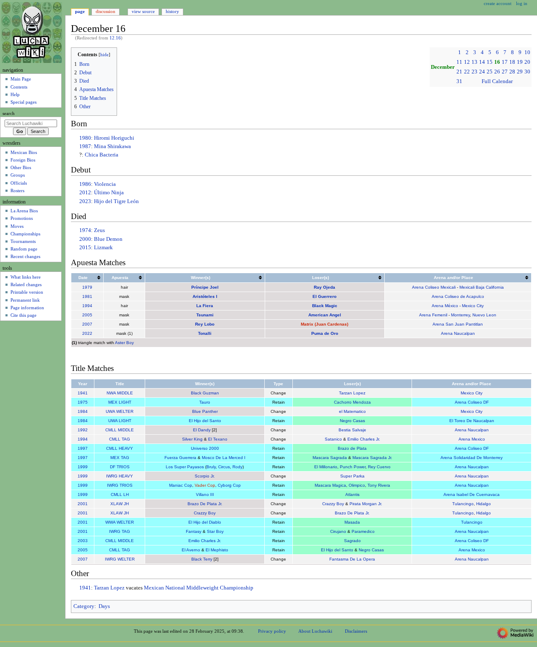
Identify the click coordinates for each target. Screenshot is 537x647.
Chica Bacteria (101, 155)
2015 (85, 247)
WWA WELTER (119, 522)
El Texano (217, 439)
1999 (83, 466)
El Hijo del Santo (205, 420)
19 (520, 62)
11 (459, 62)
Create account (497, 3)
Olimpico (357, 485)
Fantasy (193, 531)
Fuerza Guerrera (180, 457)
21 (459, 72)
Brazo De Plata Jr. (205, 503)
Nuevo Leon (484, 315)
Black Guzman (205, 393)
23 (474, 72)
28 (512, 72)
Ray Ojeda (324, 287)
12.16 (115, 38)
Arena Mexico (472, 439)
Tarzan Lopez (352, 393)
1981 (87, 296)
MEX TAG (119, 457)
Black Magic (324, 305)
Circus (224, 466)
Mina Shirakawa (112, 146)
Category (83, 606)
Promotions (21, 218)
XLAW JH (119, 503)
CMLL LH (120, 494)
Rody (237, 466)
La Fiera (204, 305)
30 (527, 72)
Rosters (17, 190)
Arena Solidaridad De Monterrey (472, 457)
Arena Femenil (433, 315)
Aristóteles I (205, 296)
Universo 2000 (205, 448)
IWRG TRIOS (120, 485)
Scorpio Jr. (205, 476)
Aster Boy (124, 342)
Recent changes (25, 256)
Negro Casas (352, 420)
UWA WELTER (119, 411)
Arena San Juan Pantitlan (458, 324)
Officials (18, 182)
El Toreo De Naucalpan (471, 420)
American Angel (324, 315)
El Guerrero (324, 296)
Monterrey (460, 315)
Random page (23, 248)
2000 (85, 239)
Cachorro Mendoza (352, 402)
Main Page (20, 78)
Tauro (204, 402)
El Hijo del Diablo (204, 522)
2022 (87, 333)
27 (505, 72)
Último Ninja (109, 193)
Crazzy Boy (333, 503)
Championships (25, 233)
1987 (85, 146)
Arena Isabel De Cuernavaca (471, 494)
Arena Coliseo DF (472, 402)
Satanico (333, 439)
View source (143, 11)
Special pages (23, 101)
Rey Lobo (204, 324)
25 (490, 72)
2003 (83, 540)
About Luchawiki (315, 631)
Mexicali (466, 287)
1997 (83, 448)
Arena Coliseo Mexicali (434, 287)
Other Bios (20, 167)
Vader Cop (205, 485)
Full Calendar (497, 81)
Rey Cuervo (379, 466)
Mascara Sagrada (330, 457)
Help (15, 94)
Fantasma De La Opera (352, 559)
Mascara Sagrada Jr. (372, 457)
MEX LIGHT (119, 402)
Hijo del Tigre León (116, 201)
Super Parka (352, 476)
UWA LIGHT (119, 420)
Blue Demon (108, 239)
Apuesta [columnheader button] (120, 277)
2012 (85, 193)
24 (482, 72)
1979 (87, 287)
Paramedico (363, 531)
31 (459, 81)
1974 (85, 230)
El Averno (191, 550)
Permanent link (25, 300)
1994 (87, 305)
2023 (85, 201)
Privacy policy (272, 631)
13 (474, 62)
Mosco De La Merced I (223, 457)
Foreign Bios (22, 159)
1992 (83, 430)
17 (505, 62)
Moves (16, 226)
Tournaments (23, 241)
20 (527, 62)
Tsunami (205, 315)
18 (512, 62)
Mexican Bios (23, 152)
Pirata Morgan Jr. (365, 503)
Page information (27, 307)
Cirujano (338, 531)
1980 (85, 138)
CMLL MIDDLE (119, 430)
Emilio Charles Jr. (363, 439)
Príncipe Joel (205, 287)
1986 (85, 184)
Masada (352, 522)
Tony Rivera (379, 485)
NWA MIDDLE (120, 393)
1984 (83, 411)
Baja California (490, 287)
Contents (18, 86)
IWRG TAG (119, 531)
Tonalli (204, 333)
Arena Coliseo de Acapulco (458, 296)
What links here (25, 276)
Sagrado (352, 540)
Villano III (205, 494)
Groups (17, 174)
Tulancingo (463, 503)
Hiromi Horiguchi (114, 138)
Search (9, 113)
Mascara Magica (330, 485)
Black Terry (201, 559)
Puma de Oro (324, 333)
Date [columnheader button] (83, 277)
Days (104, 606)
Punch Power (352, 466)
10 (527, 52)
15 (490, 62)
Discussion (105, 11)
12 (467, 62)
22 (467, 72)
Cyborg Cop (229, 485)
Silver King (192, 439)
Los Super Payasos (185, 466)
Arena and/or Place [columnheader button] (453, 277)
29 (520, 72)
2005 (87, 315)
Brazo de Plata (352, 448)
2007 (87, 324)
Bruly (211, 466)
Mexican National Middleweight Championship (198, 588)
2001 (83, 503)
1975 (83, 402)
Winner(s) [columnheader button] (200, 277)
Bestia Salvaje (352, 430)
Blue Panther (205, 411)
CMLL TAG (119, 439)
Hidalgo (483, 503)
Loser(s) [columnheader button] (320, 277)
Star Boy (215, 531)
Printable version (26, 292)
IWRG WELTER (120, 559)
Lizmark (103, 247)
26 (497, 72)
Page (80, 11)
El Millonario (325, 466)
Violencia (105, 184)
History (172, 11)
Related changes (26, 284)
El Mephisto (217, 550)
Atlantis (352, 494)
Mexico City (473, 305)
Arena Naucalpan (458, 333)
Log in (521, 3)
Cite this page (23, 315)
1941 (83, 393)
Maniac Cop (180, 485)
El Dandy (202, 430)
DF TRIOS (120, 466)
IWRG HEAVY (119, 476)
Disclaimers (356, 631)
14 (482, 62)
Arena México (445, 305)
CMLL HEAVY (119, 448)
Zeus (99, 230)
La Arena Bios (24, 210)
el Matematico (352, 411)
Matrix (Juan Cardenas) (324, 324)
